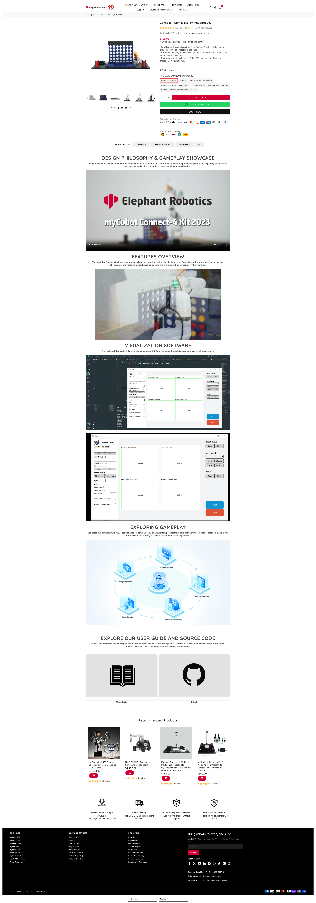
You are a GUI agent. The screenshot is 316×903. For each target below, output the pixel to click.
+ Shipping (165, 42)
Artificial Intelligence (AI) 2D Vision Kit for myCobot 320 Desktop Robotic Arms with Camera (210, 766)
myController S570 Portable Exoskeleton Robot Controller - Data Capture (103, 765)
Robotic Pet (176, 5)
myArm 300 (14, 847)
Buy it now (195, 112)
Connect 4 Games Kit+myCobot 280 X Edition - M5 (210, 85)
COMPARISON (184, 144)
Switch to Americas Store (162, 10)
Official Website (134, 843)
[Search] (211, 7)
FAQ (199, 144)
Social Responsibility (136, 856)
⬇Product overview (168, 70)
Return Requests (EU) (77, 856)
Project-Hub (73, 840)
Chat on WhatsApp (200, 104)
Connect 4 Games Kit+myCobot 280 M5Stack (196, 81)
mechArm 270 (15, 853)
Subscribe (193, 853)
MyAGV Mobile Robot (18, 859)
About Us (183, 10)
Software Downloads (76, 859)
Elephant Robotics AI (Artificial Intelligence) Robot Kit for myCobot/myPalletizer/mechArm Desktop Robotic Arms (176, 766)
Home (88, 15)
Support (141, 10)
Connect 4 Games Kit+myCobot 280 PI (174, 85)
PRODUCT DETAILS (122, 144)
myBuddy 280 (15, 850)
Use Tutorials (74, 843)
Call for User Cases (135, 853)
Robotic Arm (159, 5)
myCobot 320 (15, 840)
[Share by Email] (130, 107)
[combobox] (142, 899)
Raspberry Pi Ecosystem (137, 862)
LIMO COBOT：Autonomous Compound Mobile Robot (138, 763)
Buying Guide (74, 847)
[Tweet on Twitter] (122, 107)
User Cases (132, 850)
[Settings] (215, 7)
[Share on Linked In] (126, 107)
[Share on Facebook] (118, 107)
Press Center (133, 840)
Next (154, 56)
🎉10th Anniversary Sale (136, 5)
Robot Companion (16, 862)
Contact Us (73, 837)
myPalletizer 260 (16, 856)
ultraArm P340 (15, 843)
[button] (166, 28)
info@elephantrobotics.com (210, 876)
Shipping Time (74, 850)
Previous (88, 56)
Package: (177, 76)
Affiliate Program (134, 847)
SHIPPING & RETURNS (162, 144)
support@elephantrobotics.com (215, 880)
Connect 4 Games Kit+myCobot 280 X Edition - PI (178, 90)
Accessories (194, 5)
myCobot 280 (15, 837)
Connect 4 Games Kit (168, 81)
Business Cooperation (136, 859)
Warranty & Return (76, 853)
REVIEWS (142, 144)
